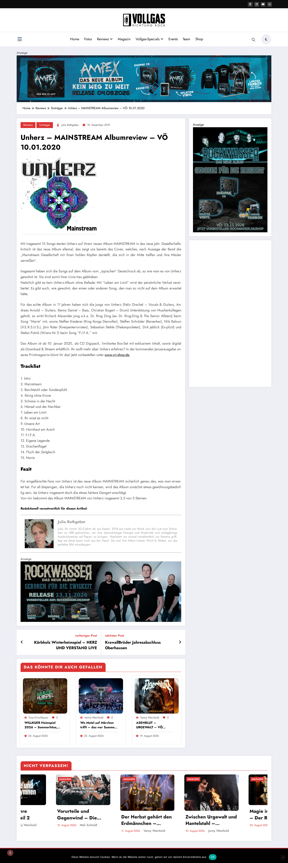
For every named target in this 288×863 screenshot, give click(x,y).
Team (186, 39)
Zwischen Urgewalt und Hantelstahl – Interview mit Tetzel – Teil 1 (107, 820)
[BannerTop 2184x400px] (144, 78)
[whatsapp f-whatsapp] (269, 4)
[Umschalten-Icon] (20, 40)
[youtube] (263, 4)
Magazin (124, 39)
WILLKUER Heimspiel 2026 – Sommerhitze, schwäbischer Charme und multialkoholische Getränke (40, 725)
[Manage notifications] (10, 853)
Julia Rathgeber (70, 125)
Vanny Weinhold (93, 717)
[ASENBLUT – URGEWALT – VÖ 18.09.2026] (157, 695)
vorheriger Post (86, 635)
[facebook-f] (250, 4)
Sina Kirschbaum (38, 717)
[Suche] (253, 40)
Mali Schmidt (242, 830)
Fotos (88, 39)
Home (74, 39)
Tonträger (44, 125)
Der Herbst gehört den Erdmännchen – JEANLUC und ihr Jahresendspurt (43, 820)
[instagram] (256, 4)
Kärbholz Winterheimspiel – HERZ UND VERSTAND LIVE (65, 645)
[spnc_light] (266, 39)
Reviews (103, 39)
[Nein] (283, 857)
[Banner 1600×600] (101, 591)
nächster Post (114, 635)
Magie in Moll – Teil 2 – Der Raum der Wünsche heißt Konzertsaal (170, 814)
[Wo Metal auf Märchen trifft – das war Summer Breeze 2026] (101, 695)
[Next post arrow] (180, 642)
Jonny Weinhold (115, 830)
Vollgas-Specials (147, 39)
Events (173, 39)
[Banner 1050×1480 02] (230, 179)
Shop (199, 39)
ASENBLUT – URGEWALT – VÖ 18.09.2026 (149, 725)
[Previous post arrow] (22, 642)
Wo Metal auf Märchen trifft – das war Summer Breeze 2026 (98, 725)
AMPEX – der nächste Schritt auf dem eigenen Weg (234, 820)
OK (213, 856)
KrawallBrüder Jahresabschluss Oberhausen (133, 645)
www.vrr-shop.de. (117, 354)
